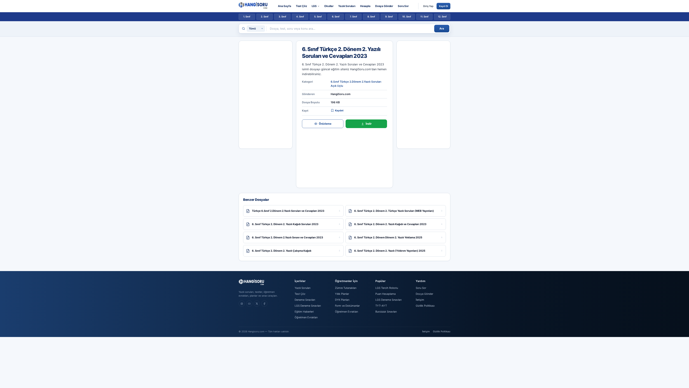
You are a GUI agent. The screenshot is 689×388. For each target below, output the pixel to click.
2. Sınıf (264, 16)
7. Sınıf (353, 16)
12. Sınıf (442, 16)
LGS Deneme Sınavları (308, 305)
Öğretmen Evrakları (306, 317)
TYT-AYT (381, 305)
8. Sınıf (371, 16)
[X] (257, 304)
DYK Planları (342, 299)
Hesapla (365, 6)
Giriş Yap (428, 6)
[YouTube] (249, 304)
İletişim (420, 299)
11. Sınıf (424, 16)
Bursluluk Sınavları (386, 311)
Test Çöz (301, 6)
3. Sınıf (282, 16)
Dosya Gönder (384, 6)
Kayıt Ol (443, 6)
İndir (369, 123)
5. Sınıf (318, 16)
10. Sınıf (406, 16)
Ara (441, 28)
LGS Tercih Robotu (386, 287)
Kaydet (339, 110)
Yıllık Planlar (342, 293)
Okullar (329, 6)
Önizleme (325, 123)
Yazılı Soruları (346, 6)
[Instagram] (242, 304)
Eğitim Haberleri (304, 311)
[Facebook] (264, 304)
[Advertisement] (265, 95)
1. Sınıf (246, 16)
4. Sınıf (300, 16)
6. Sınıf (335, 16)
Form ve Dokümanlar (347, 305)
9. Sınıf (389, 16)
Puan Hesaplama (385, 293)
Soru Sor (403, 6)
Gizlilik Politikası (425, 305)
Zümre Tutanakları (345, 287)
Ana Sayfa (284, 6)
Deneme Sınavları (305, 299)
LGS (314, 6)
